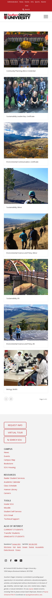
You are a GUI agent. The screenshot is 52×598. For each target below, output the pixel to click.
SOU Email (8, 515)
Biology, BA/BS (11, 389)
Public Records (9, 550)
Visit (14, 547)
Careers (7, 493)
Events (7, 456)
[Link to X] (21, 560)
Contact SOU (16, 544)
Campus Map (9, 460)
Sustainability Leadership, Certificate (20, 116)
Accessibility (39, 547)
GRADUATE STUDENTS (14, 536)
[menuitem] (13, 2)
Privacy (18, 550)
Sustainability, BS (13, 298)
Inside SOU (9, 504)
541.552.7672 (33, 544)
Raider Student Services (14, 478)
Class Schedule (10, 485)
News (6, 452)
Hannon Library (10, 489)
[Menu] (44, 17)
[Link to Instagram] (6, 560)
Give (26, 6)
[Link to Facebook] (11, 560)
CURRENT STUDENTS (13, 529)
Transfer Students (12, 533)
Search (27, 9)
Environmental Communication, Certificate (22, 162)
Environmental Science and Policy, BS (20, 344)
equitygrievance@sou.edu (33, 595)
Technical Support (11, 519)
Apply (19, 547)
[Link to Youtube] (16, 560)
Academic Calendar (12, 482)
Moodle (7, 507)
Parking (31, 547)
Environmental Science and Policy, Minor (21, 253)
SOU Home (7, 547)
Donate (24, 547)
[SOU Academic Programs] (21, 17)
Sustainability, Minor (14, 207)
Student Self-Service (12, 511)
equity (31, 589)
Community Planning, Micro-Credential (20, 71)
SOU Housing (10, 467)
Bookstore (8, 463)
